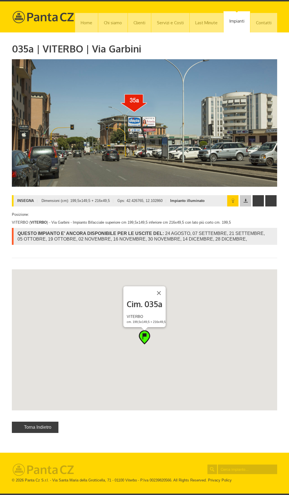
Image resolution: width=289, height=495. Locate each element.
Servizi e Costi (170, 22)
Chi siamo (113, 22)
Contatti (264, 22)
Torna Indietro (37, 427)
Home (86, 22)
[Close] (159, 293)
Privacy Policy (220, 480)
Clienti (139, 22)
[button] (144, 337)
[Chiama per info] (271, 200)
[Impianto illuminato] (232, 200)
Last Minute (206, 22)
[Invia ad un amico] (258, 200)
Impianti (236, 21)
